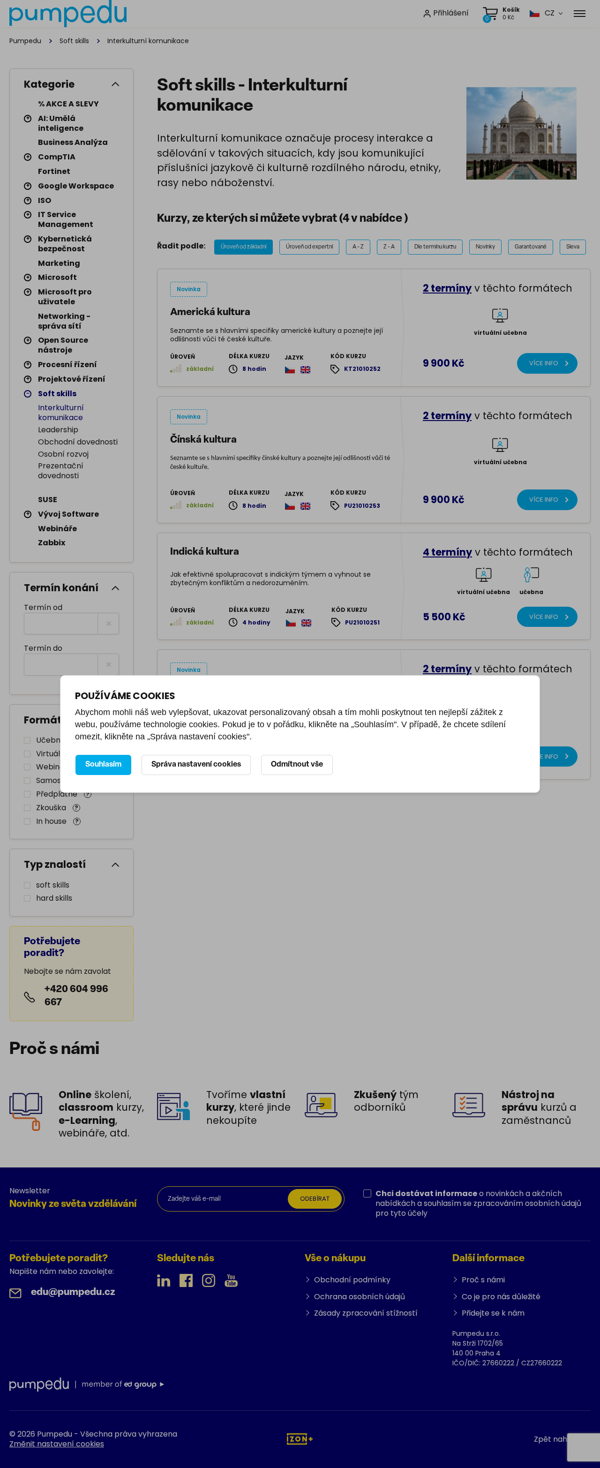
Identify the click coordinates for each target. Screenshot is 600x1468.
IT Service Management (65, 219)
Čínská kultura (203, 440)
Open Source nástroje (63, 345)
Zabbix (51, 542)
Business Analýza (73, 142)
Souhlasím (103, 764)
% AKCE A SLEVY (68, 103)
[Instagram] (208, 1280)
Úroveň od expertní (309, 247)
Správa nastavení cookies (196, 764)
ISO (44, 200)
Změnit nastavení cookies (56, 1443)
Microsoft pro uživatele (65, 296)
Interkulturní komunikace (61, 412)
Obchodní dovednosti (78, 442)
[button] (542, 13)
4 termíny (447, 552)
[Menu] (580, 13)
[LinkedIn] (163, 1280)
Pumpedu (25, 40)
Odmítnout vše (297, 764)
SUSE (47, 499)
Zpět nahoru (556, 1439)
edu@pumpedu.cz (73, 1292)
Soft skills (74, 40)
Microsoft (57, 277)
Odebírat (315, 1198)
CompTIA (56, 156)
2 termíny (447, 288)
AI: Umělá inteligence (60, 123)
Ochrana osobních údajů (359, 1296)
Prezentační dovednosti (60, 470)
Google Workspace (76, 186)
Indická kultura (204, 552)
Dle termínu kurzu (435, 247)
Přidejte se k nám (493, 1313)
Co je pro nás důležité (501, 1296)
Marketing (59, 263)
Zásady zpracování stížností (366, 1313)
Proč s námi (483, 1279)
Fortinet (54, 171)
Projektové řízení (71, 379)
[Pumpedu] (68, 13)
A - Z (358, 247)
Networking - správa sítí (64, 321)
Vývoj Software (68, 514)
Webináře (57, 528)
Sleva (572, 247)
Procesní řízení (67, 364)
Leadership (58, 429)
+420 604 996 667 (76, 996)
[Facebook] (186, 1280)
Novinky (485, 247)
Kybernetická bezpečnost (65, 243)
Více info (543, 363)
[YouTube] (231, 1280)
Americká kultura (210, 312)
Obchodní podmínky (352, 1279)
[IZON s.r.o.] (300, 1438)
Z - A (389, 247)
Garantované (531, 247)
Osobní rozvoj (63, 454)
